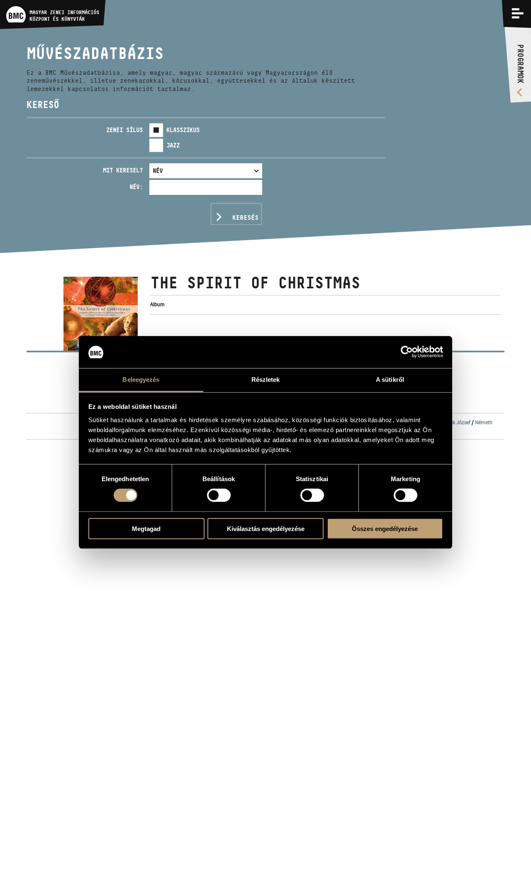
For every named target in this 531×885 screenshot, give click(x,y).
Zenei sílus (124, 129)
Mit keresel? (123, 170)
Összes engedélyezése (385, 528)
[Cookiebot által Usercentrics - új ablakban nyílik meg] (406, 352)
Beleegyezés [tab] (140, 379)
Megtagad (146, 528)
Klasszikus (183, 129)
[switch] (219, 495)
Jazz (173, 145)
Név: (136, 186)
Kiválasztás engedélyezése (265, 528)
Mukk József (456, 422)
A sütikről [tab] (390, 379)
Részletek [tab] (265, 379)
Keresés (245, 217)
